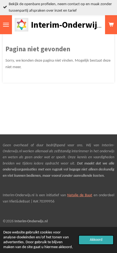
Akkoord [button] (96, 240)
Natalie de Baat (79, 195)
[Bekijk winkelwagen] (111, 24)
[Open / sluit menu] (6, 24)
